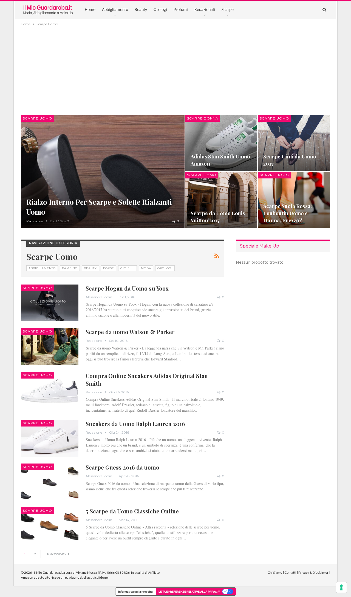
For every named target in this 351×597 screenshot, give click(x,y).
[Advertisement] (175, 68)
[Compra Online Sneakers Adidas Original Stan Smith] (49, 390)
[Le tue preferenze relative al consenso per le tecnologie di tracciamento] (341, 587)
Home (90, 10)
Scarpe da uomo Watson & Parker (130, 332)
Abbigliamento (115, 10)
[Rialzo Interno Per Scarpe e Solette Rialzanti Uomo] (102, 171)
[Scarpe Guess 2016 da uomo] (49, 482)
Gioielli (127, 268)
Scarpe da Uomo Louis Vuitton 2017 (218, 217)
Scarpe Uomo (37, 118)
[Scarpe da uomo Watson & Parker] (49, 346)
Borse (108, 268)
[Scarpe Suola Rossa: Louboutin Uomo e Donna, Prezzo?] (294, 200)
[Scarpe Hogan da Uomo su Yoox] (49, 303)
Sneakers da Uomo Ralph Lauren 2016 (135, 423)
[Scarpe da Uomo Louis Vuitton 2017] (221, 200)
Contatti (290, 572)
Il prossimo (55, 554)
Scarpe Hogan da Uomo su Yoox (127, 288)
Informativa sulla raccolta (135, 591)
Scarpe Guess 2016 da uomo (122, 467)
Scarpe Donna (202, 118)
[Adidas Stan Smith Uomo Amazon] (221, 143)
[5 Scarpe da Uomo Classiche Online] (49, 525)
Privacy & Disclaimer (313, 572)
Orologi (160, 10)
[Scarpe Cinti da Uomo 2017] (294, 143)
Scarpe (228, 10)
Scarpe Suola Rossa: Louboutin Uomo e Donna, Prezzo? (287, 213)
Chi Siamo (275, 572)
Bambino (70, 268)
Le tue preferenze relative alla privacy (189, 591)
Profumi (181, 10)
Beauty (141, 10)
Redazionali (204, 10)
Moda (146, 268)
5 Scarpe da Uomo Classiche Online (132, 511)
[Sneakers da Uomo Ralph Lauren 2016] (49, 438)
